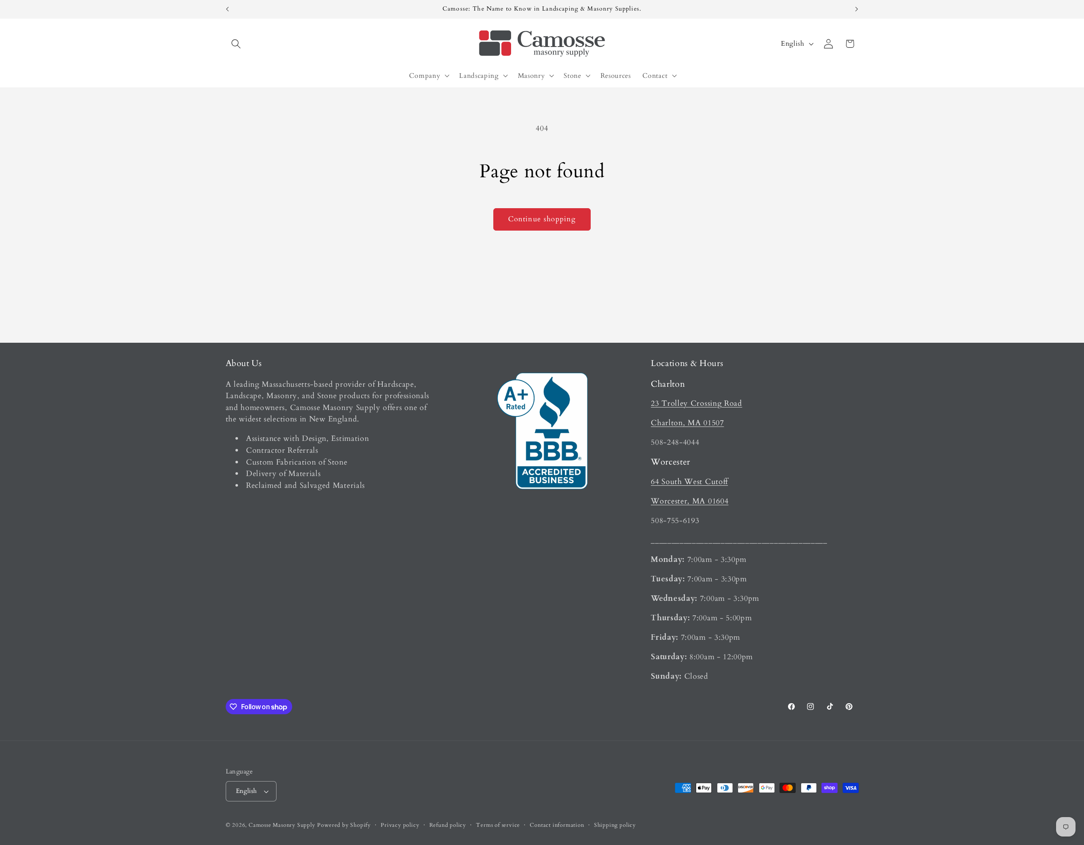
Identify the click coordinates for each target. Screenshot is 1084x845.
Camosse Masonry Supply (282, 825)
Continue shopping (542, 219)
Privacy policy (400, 825)
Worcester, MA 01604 (689, 501)
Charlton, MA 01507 (687, 423)
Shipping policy (615, 825)
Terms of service (498, 825)
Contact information (557, 825)
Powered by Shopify (344, 825)
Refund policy (447, 825)
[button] (236, 44)
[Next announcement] (856, 9)
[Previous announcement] (227, 9)
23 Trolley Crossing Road (696, 403)
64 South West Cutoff (689, 481)
